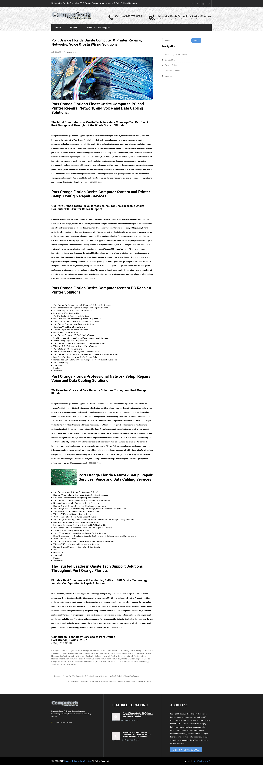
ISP (107, 169)
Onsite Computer (135, 659)
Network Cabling (144, 653)
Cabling (77, 650)
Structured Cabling (67, 664)
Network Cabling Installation (90, 656)
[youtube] (203, 3)
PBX (107, 446)
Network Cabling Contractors (64, 656)
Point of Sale (145, 245)
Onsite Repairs (125, 661)
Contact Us (73, 27)
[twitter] (197, 3)
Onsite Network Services (107, 661)
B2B (79, 547)
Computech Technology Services (77, 761)
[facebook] (192, 3)
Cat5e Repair (111, 650)
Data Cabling (135, 650)
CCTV (63, 530)
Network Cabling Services (114, 656)
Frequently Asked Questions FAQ (179, 55)
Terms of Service (172, 71)
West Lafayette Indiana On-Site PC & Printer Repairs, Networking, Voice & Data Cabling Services (110, 681)
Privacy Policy (171, 65)
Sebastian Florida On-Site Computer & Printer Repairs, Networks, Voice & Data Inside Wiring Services (95, 676)
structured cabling (78, 165)
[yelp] (209, 3)
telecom (54, 446)
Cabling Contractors (90, 650)
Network (132, 653)
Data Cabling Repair (70, 653)
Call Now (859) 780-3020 (186, 749)
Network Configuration (136, 656)
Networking (106, 659)
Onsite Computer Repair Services (81, 661)
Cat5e (111, 442)
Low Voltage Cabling (118, 653)
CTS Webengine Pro (203, 761)
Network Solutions (92, 659)
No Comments (70, 52)
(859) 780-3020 (96, 182)
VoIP (114, 446)
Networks (116, 659)
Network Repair (76, 659)
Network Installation (60, 659)
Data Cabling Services (88, 653)
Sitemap (168, 76)
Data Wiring (104, 653)
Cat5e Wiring (123, 650)
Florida (86, 140)
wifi (103, 421)
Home (58, 27)
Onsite (124, 659)
